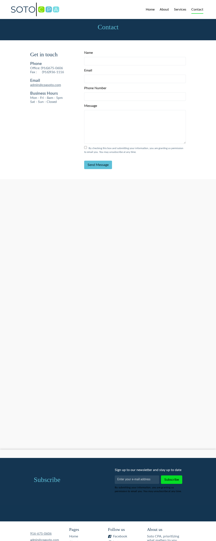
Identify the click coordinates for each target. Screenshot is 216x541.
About (164, 9)
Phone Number (95, 88)
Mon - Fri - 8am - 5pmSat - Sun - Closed (47, 83)
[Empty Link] (35, 9)
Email (88, 70)
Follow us (116, 529)
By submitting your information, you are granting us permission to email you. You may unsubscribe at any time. (148, 489)
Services (180, 9)
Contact (197, 9)
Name (88, 52)
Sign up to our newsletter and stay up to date (148, 470)
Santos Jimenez (166, 511)
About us (154, 529)
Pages (74, 529)
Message (90, 106)
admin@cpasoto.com (45, 85)
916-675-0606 (41, 533)
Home (150, 9)
